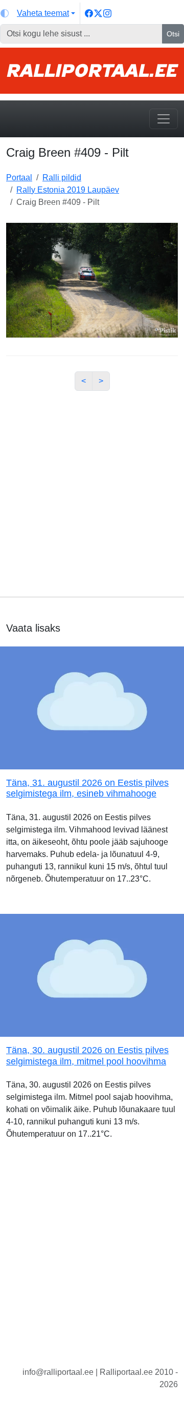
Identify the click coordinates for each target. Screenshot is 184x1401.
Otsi (173, 34)
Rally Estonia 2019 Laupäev (67, 189)
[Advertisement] (92, 491)
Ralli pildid (61, 177)
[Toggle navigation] (163, 119)
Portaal (19, 177)
